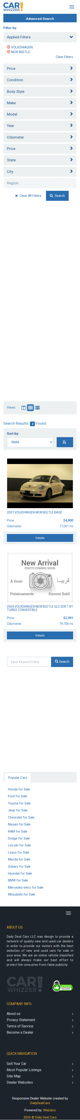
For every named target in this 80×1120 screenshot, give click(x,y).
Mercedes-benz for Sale (25, 887)
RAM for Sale (17, 831)
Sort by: (14, 434)
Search (59, 196)
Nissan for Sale (19, 824)
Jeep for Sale (18, 810)
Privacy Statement (21, 1020)
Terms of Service (20, 1026)
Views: (11, 407)
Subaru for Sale (19, 866)
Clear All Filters (29, 196)
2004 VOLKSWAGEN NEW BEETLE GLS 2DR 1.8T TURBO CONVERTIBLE (40, 608)
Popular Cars (17, 778)
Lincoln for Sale (19, 845)
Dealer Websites (20, 1082)
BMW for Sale (18, 880)
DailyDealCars (40, 1103)
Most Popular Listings (24, 1070)
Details (40, 538)
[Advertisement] (40, 256)
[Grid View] (23, 407)
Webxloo (49, 1110)
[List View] (37, 407)
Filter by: (10, 28)
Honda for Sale (19, 789)
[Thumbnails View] (30, 407)
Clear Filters (64, 57)
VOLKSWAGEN (22, 47)
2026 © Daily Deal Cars (40, 1117)
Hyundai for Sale (20, 873)
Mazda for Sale (19, 859)
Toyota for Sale (19, 803)
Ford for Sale (17, 796)
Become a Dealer (20, 1032)
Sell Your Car (16, 1064)
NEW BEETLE (20, 52)
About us (13, 1014)
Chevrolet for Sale (21, 817)
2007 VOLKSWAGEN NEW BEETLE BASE (34, 512)
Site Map (14, 1076)
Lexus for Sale (18, 852)
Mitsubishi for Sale (21, 894)
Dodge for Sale (19, 838)
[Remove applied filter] (9, 47)
